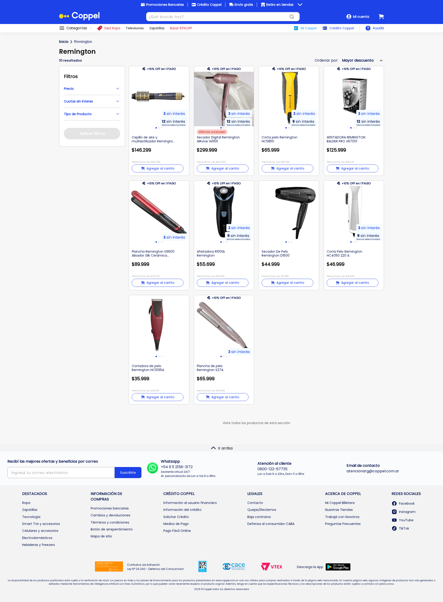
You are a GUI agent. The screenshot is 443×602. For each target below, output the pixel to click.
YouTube (406, 520)
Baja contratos (259, 517)
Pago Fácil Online (177, 530)
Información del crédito (182, 509)
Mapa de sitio (101, 536)
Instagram (407, 511)
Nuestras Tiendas (339, 509)
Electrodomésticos (37, 538)
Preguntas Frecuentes (343, 523)
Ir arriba (225, 448)
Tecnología (31, 517)
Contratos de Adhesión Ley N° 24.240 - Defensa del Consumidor (155, 567)
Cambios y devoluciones (110, 515)
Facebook (407, 503)
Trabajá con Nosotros (342, 517)
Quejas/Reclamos (261, 509)
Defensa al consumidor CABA (270, 523)
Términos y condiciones (110, 522)
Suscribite (128, 472)
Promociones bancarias (110, 508)
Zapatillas (29, 509)
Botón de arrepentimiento (112, 529)
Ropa (26, 502)
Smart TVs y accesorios (41, 523)
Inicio (64, 42)
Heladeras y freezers (38, 544)
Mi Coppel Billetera (340, 502)
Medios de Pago (176, 523)
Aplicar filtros (92, 133)
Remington (83, 42)
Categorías (76, 28)
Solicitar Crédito (176, 517)
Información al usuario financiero (190, 502)
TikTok (404, 528)
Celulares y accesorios (40, 530)
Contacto (255, 502)
